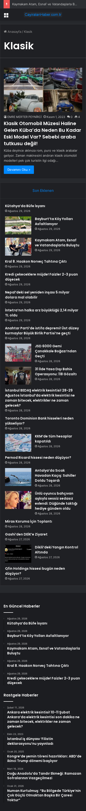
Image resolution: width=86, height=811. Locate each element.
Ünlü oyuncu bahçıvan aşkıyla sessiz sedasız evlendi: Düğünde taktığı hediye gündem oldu (56, 501)
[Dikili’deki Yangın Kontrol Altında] (18, 554)
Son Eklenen (43, 190)
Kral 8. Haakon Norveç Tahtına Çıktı (36, 261)
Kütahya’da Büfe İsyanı (25, 206)
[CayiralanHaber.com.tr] (43, 14)
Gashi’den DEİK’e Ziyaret (26, 534)
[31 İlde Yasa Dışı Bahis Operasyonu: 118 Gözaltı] (18, 376)
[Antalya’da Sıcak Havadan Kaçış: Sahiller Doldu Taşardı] (18, 477)
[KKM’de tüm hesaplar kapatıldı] (18, 443)
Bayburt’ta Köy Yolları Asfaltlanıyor (54, 221)
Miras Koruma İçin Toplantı (28, 521)
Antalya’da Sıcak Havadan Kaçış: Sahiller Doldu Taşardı (55, 475)
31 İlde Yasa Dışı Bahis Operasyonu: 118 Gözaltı (56, 371)
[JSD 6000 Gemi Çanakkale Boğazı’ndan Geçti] (18, 353)
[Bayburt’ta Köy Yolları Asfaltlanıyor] (18, 225)
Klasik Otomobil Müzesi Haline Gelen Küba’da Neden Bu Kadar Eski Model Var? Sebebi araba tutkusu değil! (42, 133)
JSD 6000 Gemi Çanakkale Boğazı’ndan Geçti (55, 351)
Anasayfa (14, 31)
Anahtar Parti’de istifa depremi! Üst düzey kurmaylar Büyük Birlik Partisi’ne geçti (42, 331)
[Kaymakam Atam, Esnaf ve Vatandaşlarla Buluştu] (18, 247)
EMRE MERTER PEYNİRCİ (24, 117)
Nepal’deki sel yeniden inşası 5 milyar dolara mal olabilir (37, 295)
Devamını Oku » (18, 169)
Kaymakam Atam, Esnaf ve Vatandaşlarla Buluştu (48, 4)
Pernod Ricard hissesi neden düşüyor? (38, 457)
